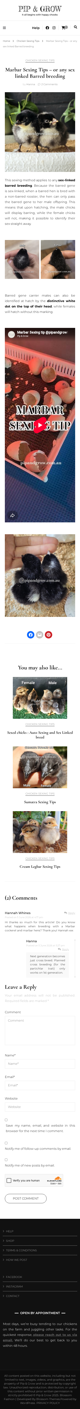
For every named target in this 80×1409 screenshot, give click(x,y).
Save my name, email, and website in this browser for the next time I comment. (40, 1128)
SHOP (10, 1241)
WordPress (27, 1403)
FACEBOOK (14, 1277)
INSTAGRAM (14, 1286)
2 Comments (49, 84)
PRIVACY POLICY (48, 1403)
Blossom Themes (48, 1399)
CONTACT (12, 1296)
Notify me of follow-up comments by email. (38, 1149)
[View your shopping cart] (63, 28)
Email (10, 1077)
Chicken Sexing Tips (40, 60)
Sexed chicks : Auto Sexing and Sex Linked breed (40, 735)
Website (11, 1098)
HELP (9, 1231)
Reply (71, 912)
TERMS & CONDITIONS (21, 1250)
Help (36, 28)
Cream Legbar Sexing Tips (40, 866)
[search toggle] (75, 27)
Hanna (30, 84)
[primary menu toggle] (5, 28)
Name (10, 1055)
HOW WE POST (16, 1260)
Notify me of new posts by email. (30, 1165)
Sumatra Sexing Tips (40, 802)
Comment (13, 1012)
